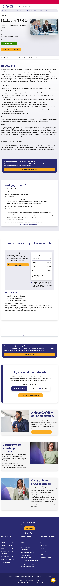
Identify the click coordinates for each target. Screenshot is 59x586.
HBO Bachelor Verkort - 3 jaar (9, 546)
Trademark (37, 580)
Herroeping (48, 576)
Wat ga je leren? (15, 58)
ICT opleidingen (5, 562)
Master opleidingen (6, 540)
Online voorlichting (39, 11)
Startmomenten (33, 58)
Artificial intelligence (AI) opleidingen (7, 552)
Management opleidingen (8, 559)
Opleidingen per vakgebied (24, 11)
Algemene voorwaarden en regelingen (23, 576)
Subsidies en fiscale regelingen (48, 549)
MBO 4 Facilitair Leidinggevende (29, 560)
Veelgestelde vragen (45, 557)
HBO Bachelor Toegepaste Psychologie (27, 543)
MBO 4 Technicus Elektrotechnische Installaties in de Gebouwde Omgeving (29, 564)
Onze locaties (43, 552)
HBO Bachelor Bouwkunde (27, 540)
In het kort (4, 58)
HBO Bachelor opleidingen (8, 543)
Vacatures (42, 554)
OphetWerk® (43, 546)
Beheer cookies (39, 576)
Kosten (24, 58)
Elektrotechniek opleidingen (8, 556)
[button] (53, 580)
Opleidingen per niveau (8, 11)
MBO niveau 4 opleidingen (8, 549)
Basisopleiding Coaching (27, 552)
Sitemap (10, 576)
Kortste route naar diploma (47, 543)
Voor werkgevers (51, 11)
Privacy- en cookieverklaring (26, 580)
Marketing (4, 15)
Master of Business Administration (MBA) (26, 556)
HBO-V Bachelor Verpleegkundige (25, 548)
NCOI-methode (44, 540)
